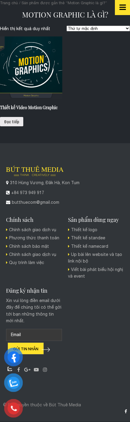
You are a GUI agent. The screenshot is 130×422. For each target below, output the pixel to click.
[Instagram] (45, 369)
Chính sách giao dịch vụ (32, 230)
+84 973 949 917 (27, 193)
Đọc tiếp (11, 121)
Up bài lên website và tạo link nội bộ (95, 258)
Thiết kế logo (84, 230)
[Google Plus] (27, 369)
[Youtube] (36, 369)
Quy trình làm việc (26, 263)
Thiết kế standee (88, 238)
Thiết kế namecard (89, 246)
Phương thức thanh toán (34, 238)
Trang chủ (9, 3)
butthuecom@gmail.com (35, 202)
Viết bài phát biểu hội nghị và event (95, 273)
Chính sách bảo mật (29, 246)
